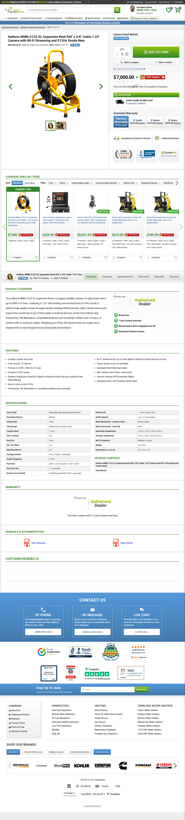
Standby (55, 729)
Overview (91, 276)
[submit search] (117, 10)
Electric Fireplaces (103, 726)
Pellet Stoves (101, 718)
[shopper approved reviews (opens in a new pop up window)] (123, 154)
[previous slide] (11, 87)
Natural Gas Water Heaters (150, 722)
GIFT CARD (152, 2)
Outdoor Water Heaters (149, 714)
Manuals (159, 276)
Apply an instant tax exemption (130, 69)
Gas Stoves (100, 722)
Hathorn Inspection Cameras (32, 27)
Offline (142, 631)
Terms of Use (18, 727)
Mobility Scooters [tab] (56, 752)
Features (107, 276)
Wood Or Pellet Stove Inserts (109, 714)
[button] (129, 62)
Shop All (56, 733)
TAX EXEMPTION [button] (136, 2)
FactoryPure (100, 780)
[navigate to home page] (14, 10)
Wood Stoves (101, 710)
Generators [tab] (13, 752)
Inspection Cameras (10, 27)
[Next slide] (181, 227)
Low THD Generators (62, 726)
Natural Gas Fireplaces (105, 729)
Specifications (125, 276)
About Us (16, 710)
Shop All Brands (102, 752)
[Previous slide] (4, 227)
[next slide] (101, 87)
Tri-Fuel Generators (61, 718)
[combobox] (70, 10)
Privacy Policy (18, 723)
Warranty (144, 276)
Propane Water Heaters (149, 726)
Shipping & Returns (21, 714)
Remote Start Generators (63, 714)
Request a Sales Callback (145, 18)
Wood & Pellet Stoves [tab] (33, 752)
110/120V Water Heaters (150, 729)
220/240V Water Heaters (150, 733)
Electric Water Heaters (148, 718)
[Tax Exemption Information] (144, 69)
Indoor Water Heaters (148, 710)
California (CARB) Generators (65, 722)
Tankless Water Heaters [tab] (79, 752)
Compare (17, 257)
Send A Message (92, 631)
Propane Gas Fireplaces (106, 733)
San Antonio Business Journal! (105, 22)
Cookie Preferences (92, 806)
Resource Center (19, 731)
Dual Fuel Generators (62, 710)
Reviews (174, 276)
